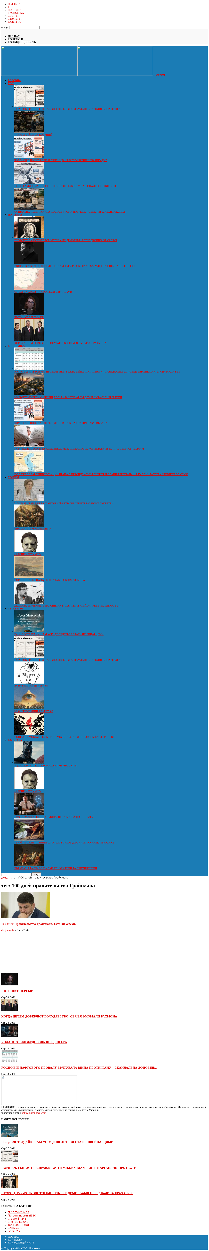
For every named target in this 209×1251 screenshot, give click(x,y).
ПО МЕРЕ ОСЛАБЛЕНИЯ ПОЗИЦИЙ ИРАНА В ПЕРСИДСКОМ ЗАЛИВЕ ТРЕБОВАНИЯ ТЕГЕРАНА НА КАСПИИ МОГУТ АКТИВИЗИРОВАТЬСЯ (101, 474)
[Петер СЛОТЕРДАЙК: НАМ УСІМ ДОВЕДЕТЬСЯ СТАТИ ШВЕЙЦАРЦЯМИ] (29, 631)
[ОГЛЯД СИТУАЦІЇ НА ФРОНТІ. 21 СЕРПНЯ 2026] (29, 288)
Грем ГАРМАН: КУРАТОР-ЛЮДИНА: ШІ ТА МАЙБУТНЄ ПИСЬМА (53, 817)
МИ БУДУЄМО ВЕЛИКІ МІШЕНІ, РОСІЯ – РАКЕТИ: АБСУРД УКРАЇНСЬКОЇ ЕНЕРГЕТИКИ (68, 397)
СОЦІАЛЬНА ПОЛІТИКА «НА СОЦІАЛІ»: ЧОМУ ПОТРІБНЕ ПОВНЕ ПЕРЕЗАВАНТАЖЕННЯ (69, 211)
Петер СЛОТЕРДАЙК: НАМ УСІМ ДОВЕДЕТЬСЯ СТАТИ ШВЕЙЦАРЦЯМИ (59, 634)
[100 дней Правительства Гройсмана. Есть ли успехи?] (25, 917)
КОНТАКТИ (15, 39)
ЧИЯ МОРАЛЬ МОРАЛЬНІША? (32, 528)
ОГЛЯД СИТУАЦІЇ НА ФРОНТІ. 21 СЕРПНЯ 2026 (43, 291)
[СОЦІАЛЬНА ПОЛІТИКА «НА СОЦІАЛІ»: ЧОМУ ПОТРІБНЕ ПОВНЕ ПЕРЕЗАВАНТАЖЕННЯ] (29, 208)
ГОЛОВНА (14, 4)
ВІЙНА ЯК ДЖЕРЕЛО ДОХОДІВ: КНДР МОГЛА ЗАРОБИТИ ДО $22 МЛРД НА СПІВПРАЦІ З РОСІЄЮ (74, 266)
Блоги (14, 1231)
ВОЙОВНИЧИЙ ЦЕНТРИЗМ (31, 685)
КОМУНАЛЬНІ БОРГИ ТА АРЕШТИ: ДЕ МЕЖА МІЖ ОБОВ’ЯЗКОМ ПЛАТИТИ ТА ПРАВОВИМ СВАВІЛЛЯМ (79, 448)
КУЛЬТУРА (14, 21)
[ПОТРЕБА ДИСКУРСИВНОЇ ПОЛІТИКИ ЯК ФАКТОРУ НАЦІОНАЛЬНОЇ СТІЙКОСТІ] (29, 183)
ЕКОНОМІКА (16, 12)
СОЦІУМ (13, 15)
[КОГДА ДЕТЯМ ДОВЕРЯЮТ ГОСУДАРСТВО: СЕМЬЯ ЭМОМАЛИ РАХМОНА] (29, 340)
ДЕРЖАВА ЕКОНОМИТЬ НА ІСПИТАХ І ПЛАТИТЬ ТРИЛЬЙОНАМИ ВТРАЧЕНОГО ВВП (67, 605)
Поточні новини (22, 1215)
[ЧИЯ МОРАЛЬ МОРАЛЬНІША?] (29, 525)
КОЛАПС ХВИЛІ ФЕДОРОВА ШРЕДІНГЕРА (34, 1042)
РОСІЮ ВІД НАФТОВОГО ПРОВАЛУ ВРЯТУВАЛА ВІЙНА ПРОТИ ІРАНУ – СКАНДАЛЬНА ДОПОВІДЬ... (79, 1067)
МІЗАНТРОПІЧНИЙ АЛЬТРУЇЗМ (33, 711)
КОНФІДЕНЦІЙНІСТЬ (22, 42)
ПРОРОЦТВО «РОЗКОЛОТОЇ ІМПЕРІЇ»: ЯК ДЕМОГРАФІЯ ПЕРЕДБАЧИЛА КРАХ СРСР (65, 240)
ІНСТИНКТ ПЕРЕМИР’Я (29, 317)
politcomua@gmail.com (34, 1113)
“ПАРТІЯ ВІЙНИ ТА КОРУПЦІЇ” (33, 134)
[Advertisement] (25, 952)
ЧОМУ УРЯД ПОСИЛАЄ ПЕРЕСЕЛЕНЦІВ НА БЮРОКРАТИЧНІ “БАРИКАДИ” (60, 160)
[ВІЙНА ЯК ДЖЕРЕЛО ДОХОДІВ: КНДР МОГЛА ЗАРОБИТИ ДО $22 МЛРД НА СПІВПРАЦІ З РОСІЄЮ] (29, 263)
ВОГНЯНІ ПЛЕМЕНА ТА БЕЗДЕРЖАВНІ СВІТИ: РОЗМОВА (49, 580)
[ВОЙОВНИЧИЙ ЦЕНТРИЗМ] (29, 682)
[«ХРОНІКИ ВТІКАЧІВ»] (29, 551)
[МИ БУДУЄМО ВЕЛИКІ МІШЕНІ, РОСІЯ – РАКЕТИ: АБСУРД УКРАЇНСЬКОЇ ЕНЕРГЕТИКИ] (29, 394)
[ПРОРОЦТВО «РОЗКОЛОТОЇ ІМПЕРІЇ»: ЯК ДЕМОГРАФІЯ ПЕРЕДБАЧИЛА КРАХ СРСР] (29, 237)
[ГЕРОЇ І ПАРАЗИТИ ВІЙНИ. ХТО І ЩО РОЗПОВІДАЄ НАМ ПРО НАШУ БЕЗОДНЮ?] (29, 839)
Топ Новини (18, 1224)
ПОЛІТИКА (15, 10)
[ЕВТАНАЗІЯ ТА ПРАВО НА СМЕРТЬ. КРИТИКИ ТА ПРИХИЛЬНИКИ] (29, 865)
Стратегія (17, 1218)
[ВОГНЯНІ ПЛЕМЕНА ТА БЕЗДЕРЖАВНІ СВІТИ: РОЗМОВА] (29, 577)
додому (6, 877)
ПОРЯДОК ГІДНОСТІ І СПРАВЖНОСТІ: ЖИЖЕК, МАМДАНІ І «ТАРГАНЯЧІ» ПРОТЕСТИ (67, 109)
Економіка (18, 1221)
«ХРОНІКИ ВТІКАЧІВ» (27, 554)
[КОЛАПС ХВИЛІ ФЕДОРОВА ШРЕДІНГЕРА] (9, 1035)
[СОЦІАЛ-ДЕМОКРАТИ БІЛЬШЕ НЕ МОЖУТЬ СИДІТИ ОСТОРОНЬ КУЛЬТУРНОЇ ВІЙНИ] (29, 734)
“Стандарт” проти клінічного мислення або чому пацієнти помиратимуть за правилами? (63, 503)
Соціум (15, 1228)
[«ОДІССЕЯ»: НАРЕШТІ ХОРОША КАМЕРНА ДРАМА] (29, 762)
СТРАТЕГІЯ (15, 18)
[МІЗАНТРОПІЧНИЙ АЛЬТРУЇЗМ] (29, 708)
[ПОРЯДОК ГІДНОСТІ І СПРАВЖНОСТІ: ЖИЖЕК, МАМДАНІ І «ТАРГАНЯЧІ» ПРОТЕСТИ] (29, 106)
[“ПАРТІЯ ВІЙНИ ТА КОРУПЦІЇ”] (29, 131)
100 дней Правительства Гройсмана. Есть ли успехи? (39, 924)
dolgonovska (8, 930)
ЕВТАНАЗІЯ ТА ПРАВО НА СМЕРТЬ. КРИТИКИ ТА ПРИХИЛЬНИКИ (55, 868)
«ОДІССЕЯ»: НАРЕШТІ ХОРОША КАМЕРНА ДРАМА (46, 765)
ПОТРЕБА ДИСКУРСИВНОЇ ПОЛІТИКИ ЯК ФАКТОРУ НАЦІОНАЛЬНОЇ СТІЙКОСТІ (65, 186)
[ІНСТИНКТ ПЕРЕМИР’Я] (29, 314)
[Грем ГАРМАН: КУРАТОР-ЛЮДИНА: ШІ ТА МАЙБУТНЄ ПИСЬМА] (29, 814)
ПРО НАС (14, 36)
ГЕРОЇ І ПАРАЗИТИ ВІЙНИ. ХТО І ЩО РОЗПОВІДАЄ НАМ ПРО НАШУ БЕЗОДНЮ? (64, 842)
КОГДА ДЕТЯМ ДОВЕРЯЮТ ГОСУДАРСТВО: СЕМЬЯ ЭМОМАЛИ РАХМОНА (60, 343)
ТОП (10, 7)
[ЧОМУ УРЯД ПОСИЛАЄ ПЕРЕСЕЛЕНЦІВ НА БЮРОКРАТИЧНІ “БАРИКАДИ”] (29, 157)
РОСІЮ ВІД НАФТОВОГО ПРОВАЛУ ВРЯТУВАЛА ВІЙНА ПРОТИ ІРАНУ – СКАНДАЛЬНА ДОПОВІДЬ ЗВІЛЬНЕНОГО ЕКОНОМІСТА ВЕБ (97, 371)
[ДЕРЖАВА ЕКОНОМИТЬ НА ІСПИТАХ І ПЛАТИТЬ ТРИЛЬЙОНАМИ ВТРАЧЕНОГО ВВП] (29, 602)
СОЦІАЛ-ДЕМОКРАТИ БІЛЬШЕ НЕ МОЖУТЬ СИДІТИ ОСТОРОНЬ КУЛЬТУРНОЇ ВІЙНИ (67, 737)
